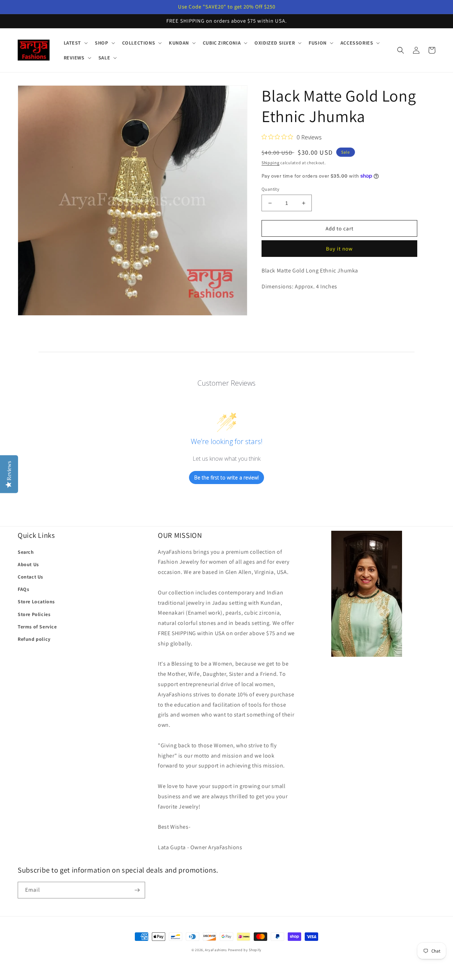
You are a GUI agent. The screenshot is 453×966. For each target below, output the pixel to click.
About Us (28, 564)
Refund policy (34, 639)
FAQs (23, 589)
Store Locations (36, 601)
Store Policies (34, 614)
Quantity (270, 189)
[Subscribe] (137, 890)
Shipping (271, 162)
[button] (75, 42)
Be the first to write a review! (226, 477)
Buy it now (339, 248)
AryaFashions (215, 950)
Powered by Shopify (245, 950)
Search (26, 552)
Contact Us (30, 577)
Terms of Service (37, 626)
